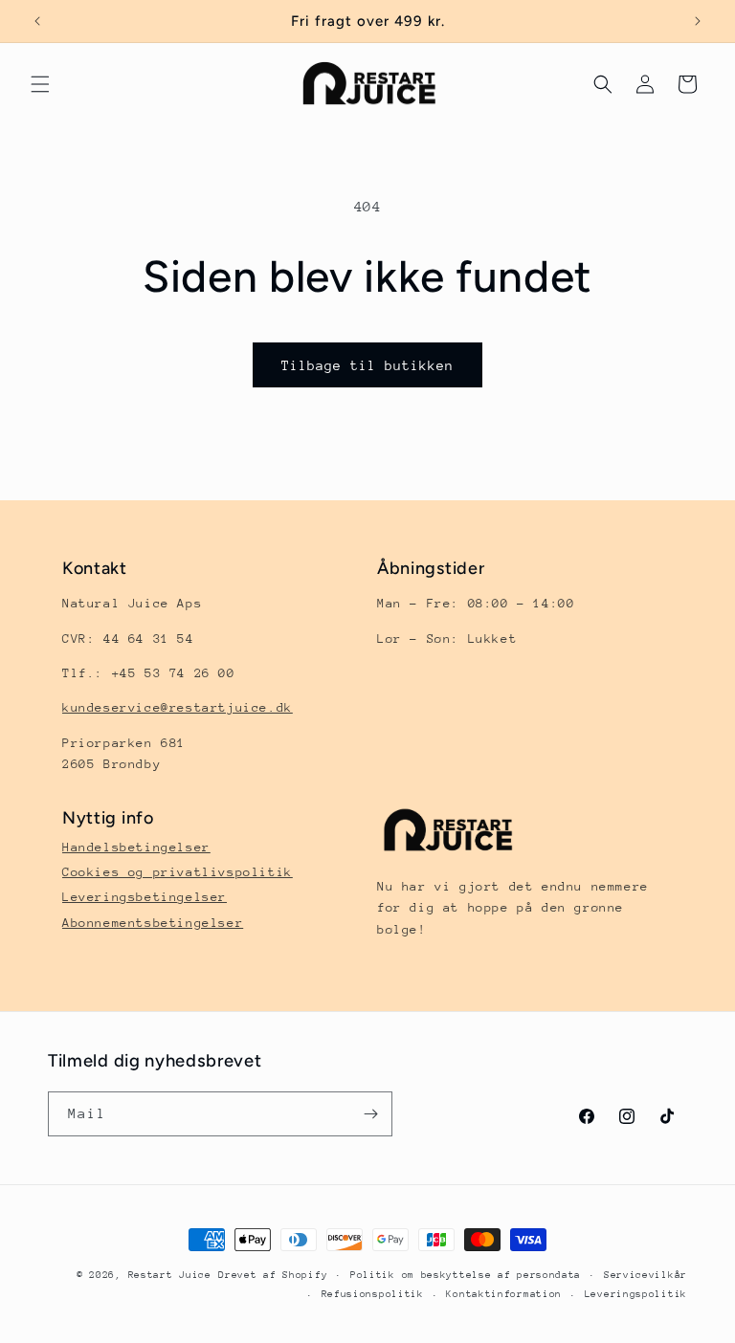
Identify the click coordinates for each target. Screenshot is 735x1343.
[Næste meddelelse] (698, 21)
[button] (40, 84)
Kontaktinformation (504, 1294)
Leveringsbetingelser (144, 897)
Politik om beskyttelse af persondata (465, 1275)
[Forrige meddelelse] (37, 21)
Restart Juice (170, 1275)
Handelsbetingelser (136, 847)
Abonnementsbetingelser (152, 922)
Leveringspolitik (636, 1294)
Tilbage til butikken (367, 365)
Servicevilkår (645, 1275)
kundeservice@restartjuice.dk (177, 707)
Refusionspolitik (373, 1294)
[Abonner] (370, 1113)
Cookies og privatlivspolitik (177, 872)
